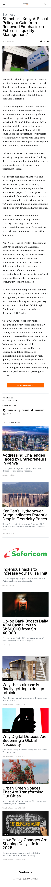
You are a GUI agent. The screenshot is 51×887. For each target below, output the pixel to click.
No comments (9, 41)
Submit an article (30, 879)
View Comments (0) (25, 385)
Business (8, 14)
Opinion (6, 731)
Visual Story (7, 679)
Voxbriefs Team (7, 705)
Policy (5, 834)
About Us (17, 879)
